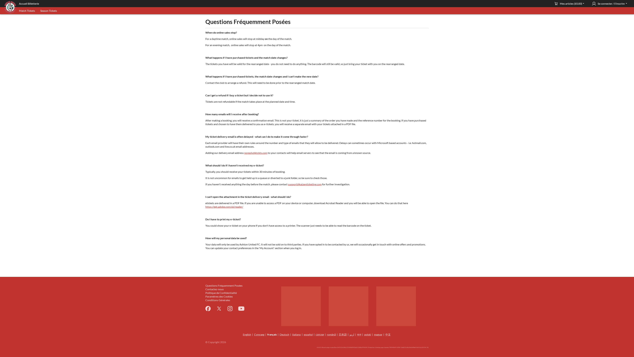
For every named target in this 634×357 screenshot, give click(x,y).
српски (320, 334)
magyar (378, 334)
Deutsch (284, 334)
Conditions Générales (217, 300)
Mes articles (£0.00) (571, 3)
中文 (388, 334)
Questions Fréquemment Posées (224, 285)
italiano (296, 334)
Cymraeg (259, 334)
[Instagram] (230, 308)
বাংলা (359, 334)
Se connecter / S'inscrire (611, 3)
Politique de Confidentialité (221, 292)
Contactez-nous (214, 289)
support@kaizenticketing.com (305, 184)
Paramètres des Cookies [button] (219, 296)
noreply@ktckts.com (255, 152)
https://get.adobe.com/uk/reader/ (224, 206)
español (308, 334)
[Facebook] (208, 308)
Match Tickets (27, 10)
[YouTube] (241, 308)
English (247, 334)
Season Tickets (48, 10)
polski (367, 334)
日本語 (343, 334)
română (331, 334)
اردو (352, 334)
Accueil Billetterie (29, 3)
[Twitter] (219, 308)
